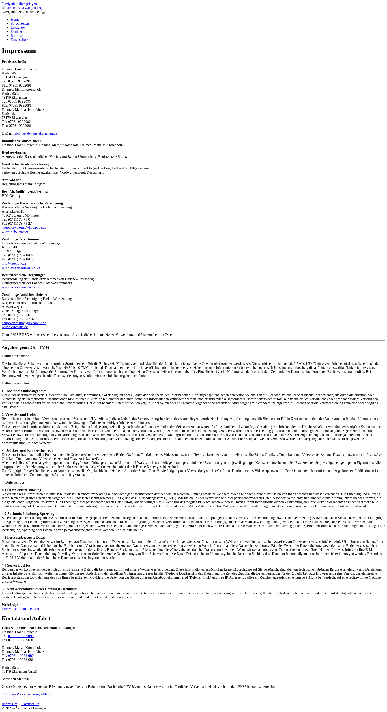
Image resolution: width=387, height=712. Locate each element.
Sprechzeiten (20, 23)
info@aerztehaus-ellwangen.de (35, 133)
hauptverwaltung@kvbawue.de (24, 227)
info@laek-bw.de (14, 263)
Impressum (18, 35)
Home (15, 19)
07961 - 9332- (21, 636)
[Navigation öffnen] (43, 13)
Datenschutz (19, 39)
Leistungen (18, 27)
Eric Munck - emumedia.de (21, 609)
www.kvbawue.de (15, 231)
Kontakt (16, 31)
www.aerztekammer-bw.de (21, 267)
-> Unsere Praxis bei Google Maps (26, 694)
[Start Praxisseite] (23, 8)
